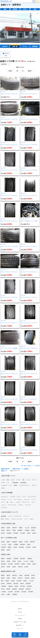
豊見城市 (33, 527)
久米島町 (3, 591)
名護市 (29, 533)
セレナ (12, 502)
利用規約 (20, 618)
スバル (28, 480)
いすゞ (8, 482)
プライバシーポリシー (20, 615)
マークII (3, 499)
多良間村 (30, 591)
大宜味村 (26, 578)
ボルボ (3, 488)
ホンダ (13, 480)
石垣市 (3, 594)
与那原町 (9, 533)
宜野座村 (9, 583)
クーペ (26, 519)
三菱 (23, 480)
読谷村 (3, 533)
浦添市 (8, 530)
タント (33, 502)
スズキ (3, 482)
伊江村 (3, 589)
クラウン (20, 505)
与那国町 (14, 594)
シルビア (17, 502)
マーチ (3, 502)
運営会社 (20, 608)
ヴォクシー (28, 505)
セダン (32, 519)
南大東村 (17, 591)
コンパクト (26, 516)
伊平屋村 (22, 586)
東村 (2, 581)
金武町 (8, 550)
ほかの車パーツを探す (31, 465)
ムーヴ (18, 496)
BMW (15, 485)
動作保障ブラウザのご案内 (20, 621)
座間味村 (21, 589)
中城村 (14, 530)
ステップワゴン (18, 499)
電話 (5, 9)
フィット (9, 499)
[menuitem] (6, 1)
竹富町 (8, 594)
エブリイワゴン (32, 496)
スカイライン (4, 496)
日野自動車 (15, 482)
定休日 (25, 9)
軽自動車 (3, 516)
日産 (8, 480)
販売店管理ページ (20, 625)
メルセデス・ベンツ (6, 485)
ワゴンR (12, 496)
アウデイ (34, 485)
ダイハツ (34, 480)
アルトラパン (26, 502)
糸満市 (33, 530)
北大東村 (10, 591)
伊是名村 (29, 586)
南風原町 (20, 530)
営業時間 (15, 9)
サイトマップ (20, 628)
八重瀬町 (26, 530)
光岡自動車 (23, 482)
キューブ (26, 499)
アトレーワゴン (12, 505)
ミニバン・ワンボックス (14, 516)
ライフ (24, 496)
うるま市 (26, 527)
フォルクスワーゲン (24, 485)
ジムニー (3, 505)
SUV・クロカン (5, 519)
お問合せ (20, 612)
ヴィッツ (33, 499)
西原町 (8, 527)
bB (7, 502)
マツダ (18, 480)
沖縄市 (3, 527)
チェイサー (4, 507)
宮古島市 (23, 591)
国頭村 (33, 578)
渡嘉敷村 (14, 589)
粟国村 (8, 589)
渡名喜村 (28, 589)
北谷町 (3, 530)
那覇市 (21, 527)
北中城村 (22, 533)
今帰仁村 (20, 566)
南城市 (34, 533)
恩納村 (3, 578)
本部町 (8, 566)
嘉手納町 (15, 533)
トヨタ (3, 480)
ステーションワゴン (17, 519)
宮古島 (26, 566)
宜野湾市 (14, 527)
